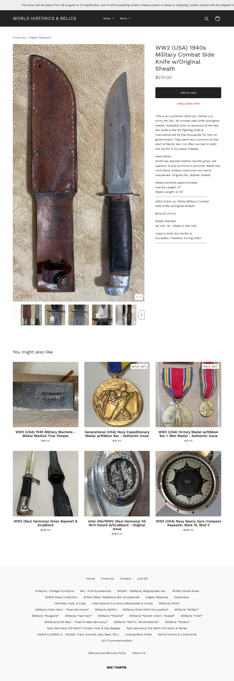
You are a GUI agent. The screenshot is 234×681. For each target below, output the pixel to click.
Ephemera (181, 597)
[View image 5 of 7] (126, 315)
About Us (139, 653)
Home (90, 578)
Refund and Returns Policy (107, 653)
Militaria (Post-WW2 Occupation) (145, 609)
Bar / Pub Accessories (95, 591)
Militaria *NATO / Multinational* (136, 622)
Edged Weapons (40, 37)
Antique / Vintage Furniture (54, 591)
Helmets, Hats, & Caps (70, 603)
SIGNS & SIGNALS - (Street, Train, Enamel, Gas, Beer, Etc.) (78, 634)
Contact (125, 578)
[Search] (206, 18)
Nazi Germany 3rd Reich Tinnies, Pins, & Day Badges (83, 628)
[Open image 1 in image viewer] (78, 173)
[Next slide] (139, 173)
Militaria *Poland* (110, 615)
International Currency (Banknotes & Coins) (122, 603)
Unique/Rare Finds (138, 634)
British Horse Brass (185, 591)
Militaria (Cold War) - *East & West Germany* (76, 622)
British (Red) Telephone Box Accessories (112, 597)
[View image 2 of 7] (55, 315)
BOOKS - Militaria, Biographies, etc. (141, 591)
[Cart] (217, 18)
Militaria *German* (78, 615)
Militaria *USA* (191, 615)
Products (19, 37)
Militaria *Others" (177, 622)
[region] (117, 5)
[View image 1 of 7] (31, 315)
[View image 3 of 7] (78, 315)
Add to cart (188, 92)
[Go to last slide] (18, 173)
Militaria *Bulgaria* (45, 615)
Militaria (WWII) (106, 609)
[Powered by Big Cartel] (117, 667)
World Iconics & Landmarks (177, 634)
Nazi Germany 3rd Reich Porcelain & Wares (157, 628)
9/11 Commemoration (117, 640)
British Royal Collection (61, 597)
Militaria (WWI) (169, 603)
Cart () (142, 578)
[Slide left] (16, 315)
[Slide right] (141, 315)
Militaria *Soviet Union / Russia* (152, 615)
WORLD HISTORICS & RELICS (44, 18)
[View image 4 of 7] (102, 315)
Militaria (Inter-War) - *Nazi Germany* (62, 609)
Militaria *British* (186, 609)
